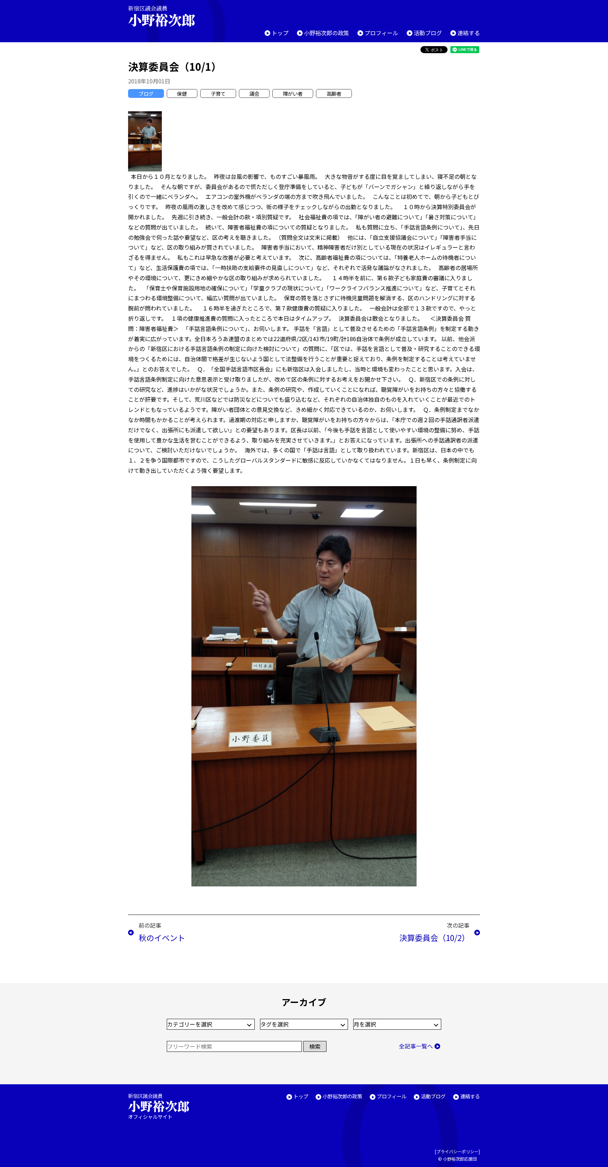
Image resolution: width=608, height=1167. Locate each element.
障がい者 (293, 93)
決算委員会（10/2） (434, 937)
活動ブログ (428, 33)
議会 (254, 93)
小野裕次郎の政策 (326, 33)
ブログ (146, 93)
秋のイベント (162, 937)
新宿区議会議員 (161, 16)
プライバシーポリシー (457, 1151)
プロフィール (381, 33)
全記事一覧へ (416, 1046)
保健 (182, 93)
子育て (218, 93)
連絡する (468, 33)
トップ (280, 33)
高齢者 (334, 93)
